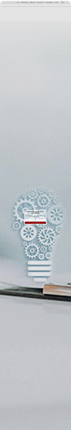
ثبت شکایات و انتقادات (24, 2)
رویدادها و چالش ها (49, 2)
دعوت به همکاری (32, 2)
